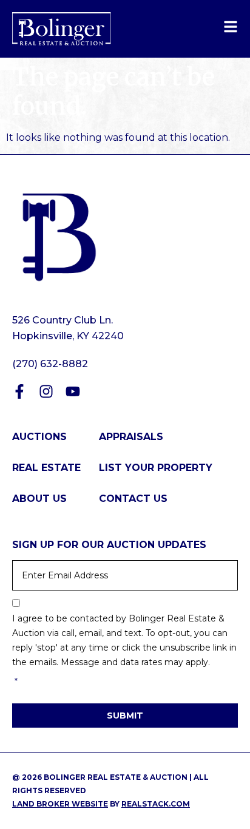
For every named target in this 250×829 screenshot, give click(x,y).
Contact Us (133, 498)
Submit (125, 715)
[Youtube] (73, 391)
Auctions (39, 436)
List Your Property (155, 467)
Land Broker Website (60, 803)
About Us (39, 498)
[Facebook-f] (19, 391)
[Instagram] (46, 391)
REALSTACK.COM (155, 803)
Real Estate (46, 467)
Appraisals (131, 436)
